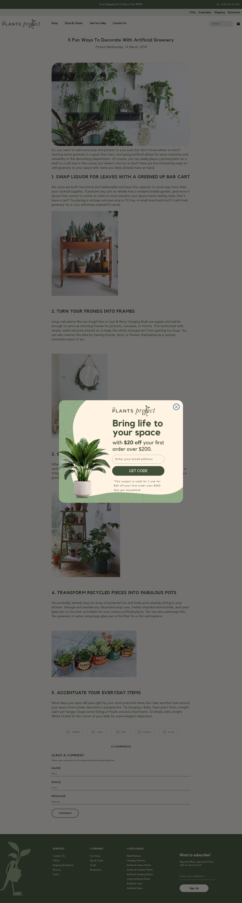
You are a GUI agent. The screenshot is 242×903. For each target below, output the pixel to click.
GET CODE (138, 471)
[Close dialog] (176, 407)
